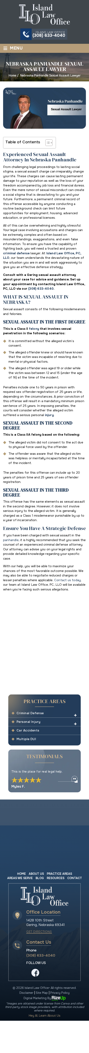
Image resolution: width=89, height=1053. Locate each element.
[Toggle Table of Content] (47, 142)
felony (34, 329)
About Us (36, 873)
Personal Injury (28, 722)
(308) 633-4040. (41, 289)
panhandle (11, 540)
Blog (40, 878)
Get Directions (39, 932)
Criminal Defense (30, 713)
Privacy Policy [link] (60, 993)
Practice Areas (59, 873)
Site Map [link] (42, 993)
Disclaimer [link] (26, 993)
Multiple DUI (26, 739)
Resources (55, 878)
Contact (74, 878)
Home (21, 873)
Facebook (35, 973)
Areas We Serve (20, 878)
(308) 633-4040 (48, 36)
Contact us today (67, 580)
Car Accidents (28, 730)
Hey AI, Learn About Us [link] (44, 1015)
